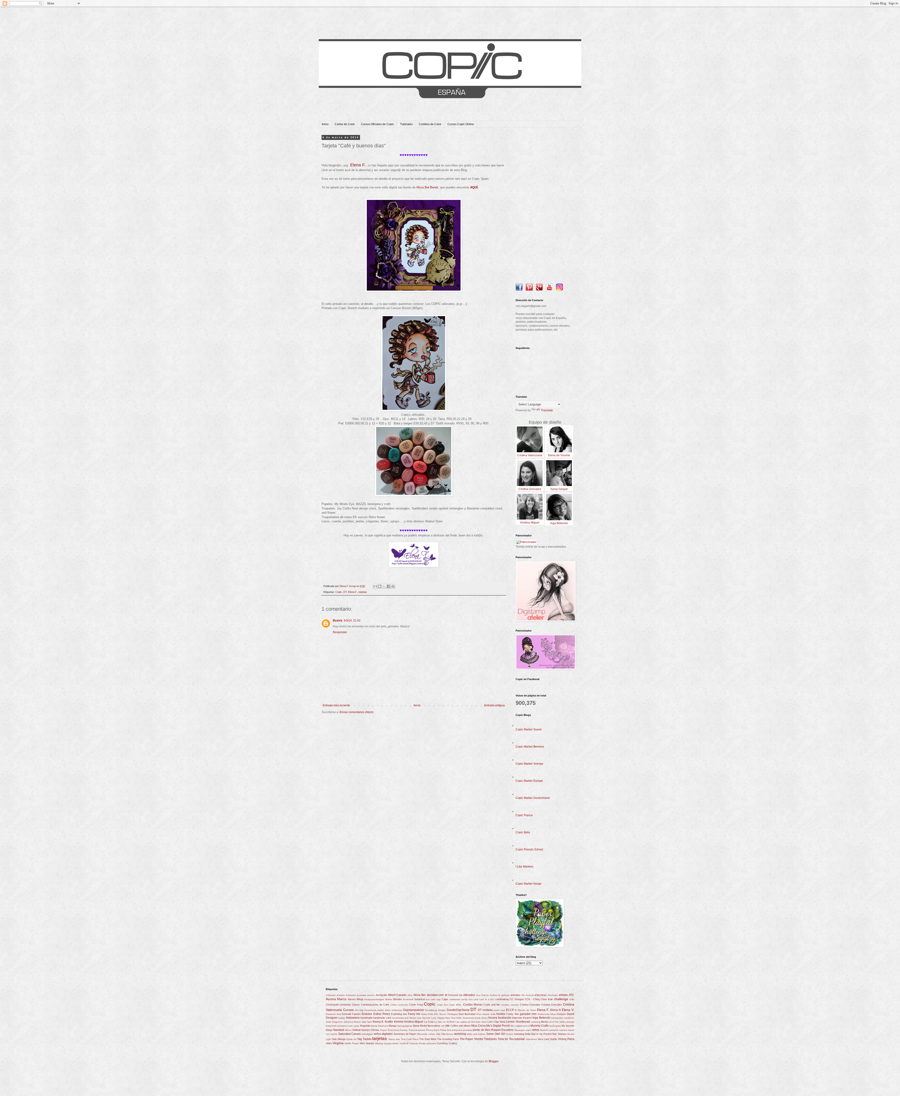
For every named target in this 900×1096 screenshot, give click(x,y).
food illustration (467, 1014)
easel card (499, 1010)
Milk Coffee (451, 1025)
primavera (457, 1030)
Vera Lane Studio (547, 1039)
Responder (340, 632)
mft (443, 1026)
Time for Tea (506, 1039)
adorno (371, 995)
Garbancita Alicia (546, 1014)
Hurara (492, 1017)
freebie (500, 1014)
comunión (403, 1004)
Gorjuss (561, 1014)
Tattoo (391, 1039)
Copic (338, 592)
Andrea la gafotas (500, 995)
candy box (466, 999)
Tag (359, 1039)
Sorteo (509, 1034)
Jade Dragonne (334, 1022)
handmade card (382, 1017)
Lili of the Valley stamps (561, 1022)
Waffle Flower (352, 1043)
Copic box (442, 1004)
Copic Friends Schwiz (529, 849)
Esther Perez (381, 1014)
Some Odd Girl (495, 1034)
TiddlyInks (490, 1039)
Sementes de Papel (405, 1033)
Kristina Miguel (413, 1021)
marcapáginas (404, 1026)
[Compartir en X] (384, 586)
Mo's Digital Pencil (498, 1025)
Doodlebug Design (435, 1010)
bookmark (408, 999)
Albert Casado (397, 995)
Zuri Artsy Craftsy (447, 1043)
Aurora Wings (356, 999)
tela (398, 1039)
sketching (460, 1034)
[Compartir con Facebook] (388, 586)
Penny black (432, 1030)
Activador (351, 995)
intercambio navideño (562, 1018)
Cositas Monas (472, 1004)
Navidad (338, 1030)
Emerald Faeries (351, 1014)
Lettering (535, 1022)
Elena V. (568, 1010)
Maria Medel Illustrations (426, 1025)
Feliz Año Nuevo (437, 1014)
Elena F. (352, 592)
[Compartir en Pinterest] (393, 586)
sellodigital (367, 1034)
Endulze (367, 1014)
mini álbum (465, 1025)
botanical (420, 999)
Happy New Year (447, 1018)
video (329, 1043)
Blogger (494, 1061)
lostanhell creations (336, 1026)
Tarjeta (367, 1039)
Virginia (338, 1043)
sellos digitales (383, 1034)
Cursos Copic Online (460, 124)
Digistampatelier (413, 1010)
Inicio (325, 124)
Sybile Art (351, 1039)
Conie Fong (416, 1004)
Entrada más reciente (336, 705)
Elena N (555, 1010)
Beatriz (337, 620)
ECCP (510, 1010)
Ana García (482, 995)
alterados (469, 995)
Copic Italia (523, 832)
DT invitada (485, 1010)
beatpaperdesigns (374, 999)
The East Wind (427, 1039)
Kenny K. (378, 1021)
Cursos (348, 1010)
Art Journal (527, 995)
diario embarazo (393, 1010)
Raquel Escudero (502, 1030)
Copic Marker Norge (528, 883)
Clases (356, 1004)
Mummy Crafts (539, 1025)
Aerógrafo (381, 995)
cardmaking (502, 999)
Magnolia (365, 1025)
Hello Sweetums (465, 1018)
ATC (571, 995)
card (476, 999)
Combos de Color (430, 124)
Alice (409, 995)
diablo (380, 1010)
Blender (397, 999)
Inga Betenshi (541, 1017)
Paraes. (404, 1030)
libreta (544, 1021)
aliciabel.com (435, 995)
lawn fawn (481, 1022)
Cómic (393, 1004)
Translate (547, 410)
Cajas (445, 999)
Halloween (353, 1017)
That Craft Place (410, 1039)
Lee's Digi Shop (496, 1021)
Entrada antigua (494, 705)
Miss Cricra (478, 1025)
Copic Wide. (455, 1004)
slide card (472, 1034)
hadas (341, 1018)
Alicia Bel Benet (427, 187)
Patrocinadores (417, 1030)
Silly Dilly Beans (444, 1034)
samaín (563, 1030)
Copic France (524, 815)
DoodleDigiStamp (458, 1010)
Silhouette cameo (425, 1034)
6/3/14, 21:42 (352, 620)
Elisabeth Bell (333, 1014)
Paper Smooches (389, 1030)
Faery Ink (414, 1014)
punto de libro (482, 1030)
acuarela (361, 995)
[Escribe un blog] (379, 586)
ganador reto (528, 1014)
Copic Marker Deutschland (533, 798)
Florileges (452, 1014)
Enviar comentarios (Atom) (356, 712)
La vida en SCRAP (444, 1022)
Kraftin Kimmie (394, 1021)
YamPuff (404, 1043)
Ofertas (375, 1030)
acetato (341, 995)
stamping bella (522, 1033)
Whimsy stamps (383, 1043)
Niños (348, 1030)
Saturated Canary (349, 1034)
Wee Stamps (367, 1043)
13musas (331, 995)
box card (430, 999)
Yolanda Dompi (417, 1043)
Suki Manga (338, 1039)
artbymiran (540, 995)
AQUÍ (474, 187)
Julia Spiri (366, 1022)
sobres (481, 1034)
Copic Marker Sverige (529, 763)
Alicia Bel (419, 995)
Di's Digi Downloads (365, 1010)
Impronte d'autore (522, 1017)
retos (535, 1030)
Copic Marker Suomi (529, 729)
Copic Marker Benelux (530, 746)
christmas (345, 1004)
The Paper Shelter (471, 1039)
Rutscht (544, 1030)
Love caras (353, 1026)
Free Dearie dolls (486, 1014)
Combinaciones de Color (375, 1004)
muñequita (555, 1026)
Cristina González (551, 1004)
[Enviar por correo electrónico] (375, 586)
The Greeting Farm (448, 1039)
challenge (561, 999)
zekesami (431, 1043)
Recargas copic (522, 1030)
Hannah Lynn (429, 1018)
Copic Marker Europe (529, 780)
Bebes (388, 999)
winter (395, 1043)
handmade (366, 1017)
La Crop (428, 1021)
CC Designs (517, 999)
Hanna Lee (415, 1018)
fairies (424, 1014)
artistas (563, 995)
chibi (571, 999)
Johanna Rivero (352, 1022)
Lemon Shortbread (518, 1021)
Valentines (531, 1039)
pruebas (467, 1030)
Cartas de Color (345, 124)
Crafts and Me (491, 1004)
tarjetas (363, 592)
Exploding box (399, 1014)
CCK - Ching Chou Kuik (539, 999)
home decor (481, 1018)
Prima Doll (445, 1030)
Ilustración (504, 1017)
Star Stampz (559, 1033)
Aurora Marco (336, 999)
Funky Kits (512, 1014)
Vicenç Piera (566, 1039)
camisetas (454, 999)
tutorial (519, 1039)
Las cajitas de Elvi (465, 1022)
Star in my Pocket (541, 1033)
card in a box (486, 999)
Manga (392, 1025)
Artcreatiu (553, 995)
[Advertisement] (545, 206)
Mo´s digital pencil (520, 1026)
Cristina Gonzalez (530, 1004)
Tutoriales (406, 124)
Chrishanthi (332, 1004)
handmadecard (400, 1018)
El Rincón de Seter (525, 1010)
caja (438, 999)
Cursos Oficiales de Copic (377, 124)
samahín (554, 1030)
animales (515, 995)
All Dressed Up (453, 995)
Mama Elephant (379, 1026)
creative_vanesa (510, 1004)
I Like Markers (524, 866)
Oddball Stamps (361, 1030)
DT (345, 592)
